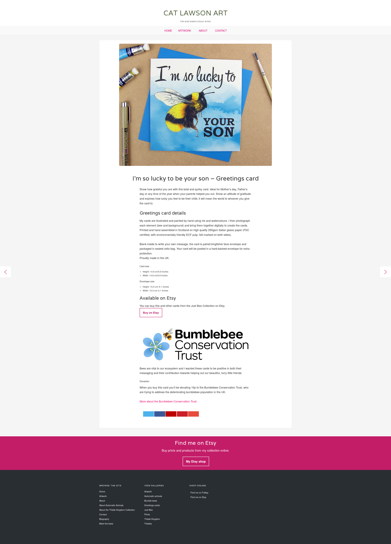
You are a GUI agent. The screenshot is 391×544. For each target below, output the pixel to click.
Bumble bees (150, 500)
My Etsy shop (196, 461)
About (203, 30)
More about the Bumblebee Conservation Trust (168, 401)
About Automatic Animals (111, 505)
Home (168, 30)
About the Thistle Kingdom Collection (117, 509)
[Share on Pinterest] (182, 414)
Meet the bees (106, 523)
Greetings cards (152, 505)
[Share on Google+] (171, 414)
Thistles (148, 523)
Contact (221, 30)
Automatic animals (153, 496)
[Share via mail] (193, 414)
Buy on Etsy (151, 313)
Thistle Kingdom (152, 518)
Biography (104, 518)
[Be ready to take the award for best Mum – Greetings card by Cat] (385, 272)
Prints (147, 514)
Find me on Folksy (199, 492)
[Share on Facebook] (159, 414)
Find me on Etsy (198, 497)
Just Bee (148, 509)
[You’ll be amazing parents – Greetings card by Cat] (5, 272)
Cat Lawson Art (195, 12)
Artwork (184, 30)
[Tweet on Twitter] (148, 414)
